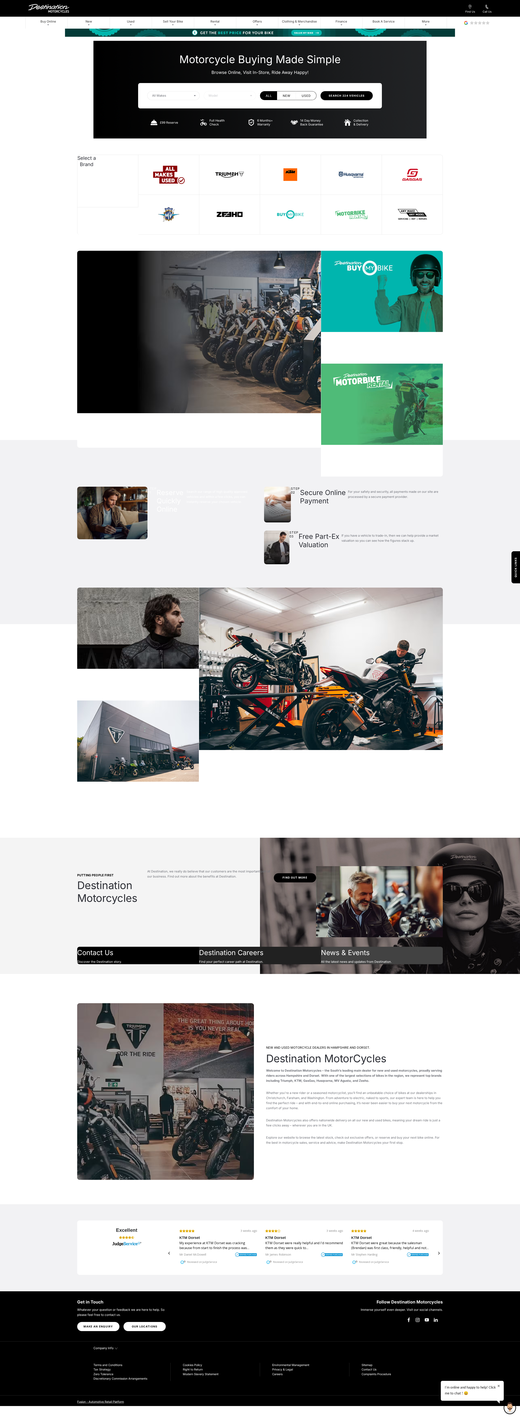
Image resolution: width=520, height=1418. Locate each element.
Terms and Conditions (107, 1365)
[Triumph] (229, 175)
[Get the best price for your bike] (260, 33)
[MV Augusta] (169, 214)
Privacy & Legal (282, 1369)
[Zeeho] (229, 214)
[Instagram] (418, 1320)
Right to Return (193, 1369)
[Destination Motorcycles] (48, 8)
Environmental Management (290, 1365)
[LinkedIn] (436, 1320)
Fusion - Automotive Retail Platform (100, 1401)
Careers (277, 1374)
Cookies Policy (192, 1365)
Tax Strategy (102, 1369)
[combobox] (173, 95)
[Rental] (351, 214)
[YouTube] (427, 1320)
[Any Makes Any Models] (412, 214)
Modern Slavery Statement (201, 1374)
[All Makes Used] (169, 175)
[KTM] (290, 175)
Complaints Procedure (376, 1374)
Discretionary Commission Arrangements (120, 1378)
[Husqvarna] (351, 175)
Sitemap (367, 1365)
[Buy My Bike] (290, 214)
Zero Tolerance (103, 1374)
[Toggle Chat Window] (510, 1408)
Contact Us (369, 1369)
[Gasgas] (412, 175)
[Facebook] (409, 1320)
